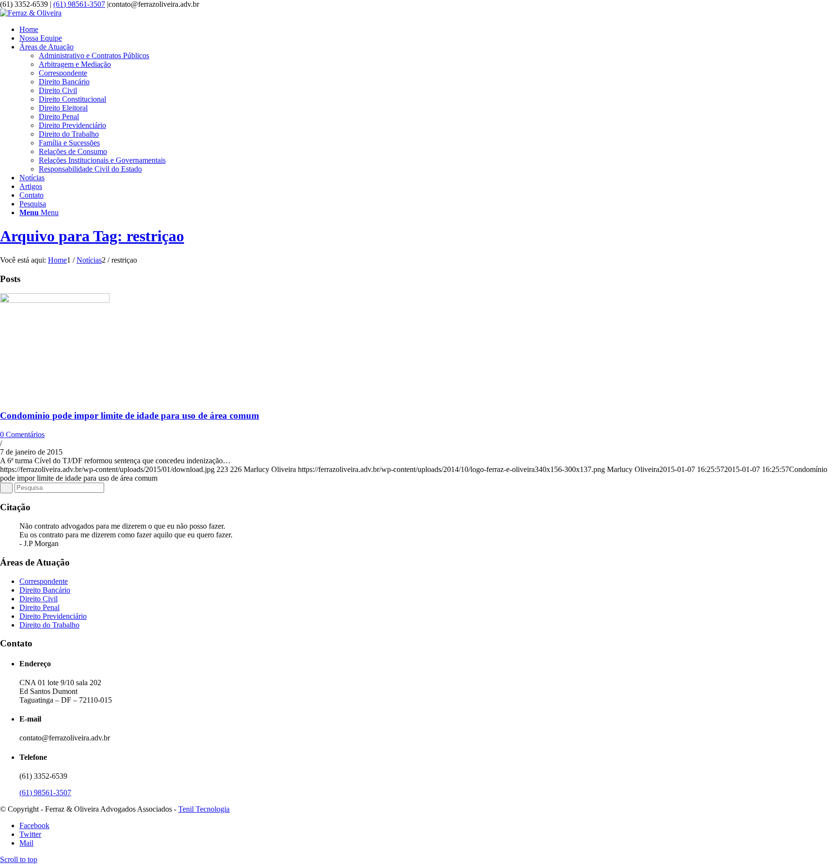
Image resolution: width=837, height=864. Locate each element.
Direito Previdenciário (53, 616)
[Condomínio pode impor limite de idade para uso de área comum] (54, 300)
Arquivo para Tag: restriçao (92, 236)
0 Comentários (22, 434)
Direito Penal (39, 607)
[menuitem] (428, 29)
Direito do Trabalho (49, 625)
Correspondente (43, 581)
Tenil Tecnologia (204, 809)
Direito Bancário (44, 590)
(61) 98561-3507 (79, 4)
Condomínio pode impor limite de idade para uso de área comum (129, 415)
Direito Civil (38, 599)
